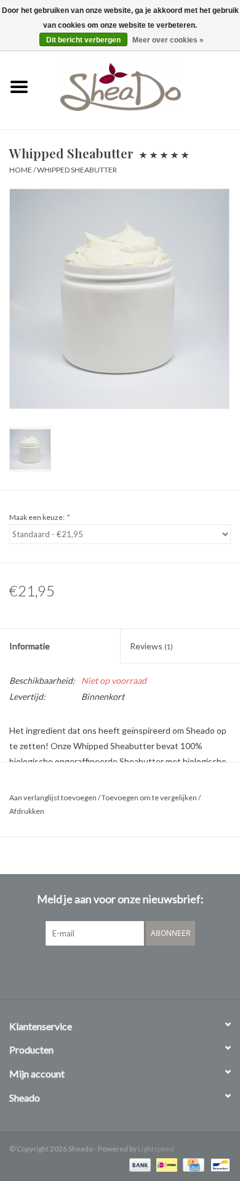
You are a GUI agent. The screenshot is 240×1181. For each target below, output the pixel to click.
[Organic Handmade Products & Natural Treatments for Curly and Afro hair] (139, 85)
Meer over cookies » (168, 40)
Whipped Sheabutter (77, 169)
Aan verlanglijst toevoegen (53, 797)
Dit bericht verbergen (83, 40)
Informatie (29, 646)
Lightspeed (156, 1148)
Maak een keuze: (39, 517)
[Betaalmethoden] (138, 1164)
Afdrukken (26, 811)
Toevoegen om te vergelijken (150, 797)
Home (20, 169)
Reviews (151, 646)
